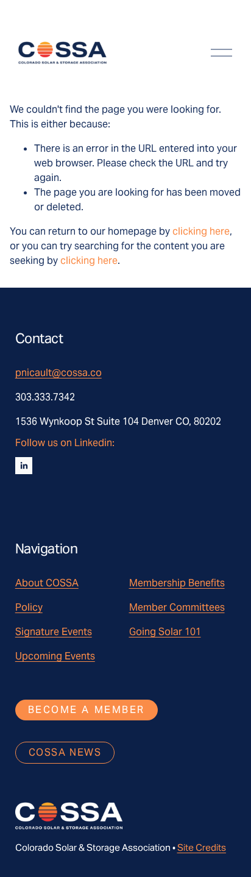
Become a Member (86, 709)
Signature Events (53, 631)
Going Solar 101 (165, 631)
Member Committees (177, 607)
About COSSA (47, 583)
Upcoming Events (55, 656)
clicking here (201, 231)
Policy (29, 607)
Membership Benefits (177, 583)
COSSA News (65, 752)
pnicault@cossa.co (58, 372)
